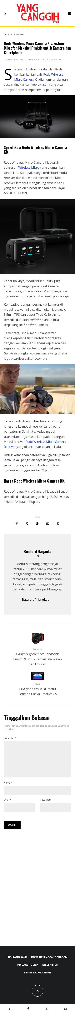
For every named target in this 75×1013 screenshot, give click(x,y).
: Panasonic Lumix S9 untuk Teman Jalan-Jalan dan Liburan (37, 657)
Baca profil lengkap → (37, 599)
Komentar (10, 738)
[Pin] (37, 523)
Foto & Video (33, 59)
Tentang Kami (17, 957)
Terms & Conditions (37, 972)
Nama (8, 782)
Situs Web (45, 799)
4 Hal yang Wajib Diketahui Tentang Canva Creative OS (37, 689)
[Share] (17, 523)
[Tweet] (26, 523)
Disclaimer (50, 964)
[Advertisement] (37, 891)
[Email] (47, 523)
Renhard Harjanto (13, 59)
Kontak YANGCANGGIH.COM (49, 957)
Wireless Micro (28, 167)
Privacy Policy (27, 964)
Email (7, 799)
